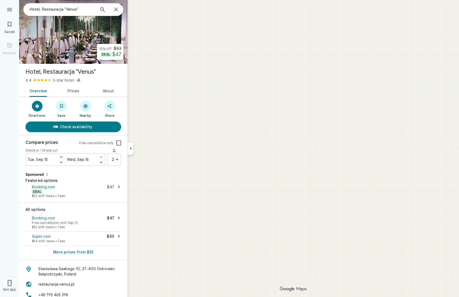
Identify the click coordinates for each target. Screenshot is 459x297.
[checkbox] (119, 143)
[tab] (37, 90)
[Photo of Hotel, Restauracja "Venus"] (73, 32)
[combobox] (62, 9)
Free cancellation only (96, 143)
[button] (73, 191)
